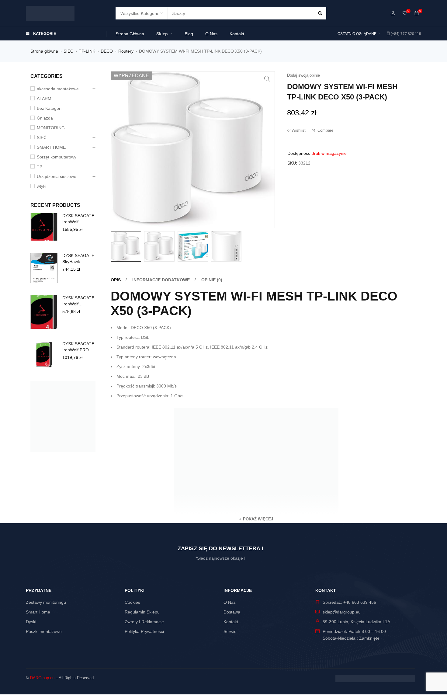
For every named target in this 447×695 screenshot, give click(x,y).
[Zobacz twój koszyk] (416, 13)
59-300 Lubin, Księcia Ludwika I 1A (356, 621)
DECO (107, 51)
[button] (267, 78)
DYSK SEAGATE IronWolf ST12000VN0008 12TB (78, 219)
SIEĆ (68, 51)
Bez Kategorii (49, 108)
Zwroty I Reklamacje (144, 621)
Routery (125, 51)
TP (39, 166)
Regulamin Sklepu (142, 612)
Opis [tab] (116, 279)
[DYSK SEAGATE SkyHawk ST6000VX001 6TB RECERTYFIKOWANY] (44, 268)
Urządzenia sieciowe (56, 176)
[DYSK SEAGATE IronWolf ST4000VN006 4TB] (44, 312)
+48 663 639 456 (359, 602)
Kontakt (231, 621)
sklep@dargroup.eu (342, 612)
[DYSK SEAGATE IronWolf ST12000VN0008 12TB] (44, 227)
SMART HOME (51, 147)
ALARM (44, 98)
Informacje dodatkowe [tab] (161, 279)
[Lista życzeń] (405, 13)
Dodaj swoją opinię (303, 75)
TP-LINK (87, 51)
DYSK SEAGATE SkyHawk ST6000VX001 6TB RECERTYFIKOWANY (78, 259)
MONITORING (51, 127)
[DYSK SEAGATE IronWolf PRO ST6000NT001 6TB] (44, 355)
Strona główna (44, 51)
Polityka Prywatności (144, 631)
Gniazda (45, 118)
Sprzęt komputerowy (56, 157)
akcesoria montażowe (58, 88)
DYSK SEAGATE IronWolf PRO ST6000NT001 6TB (78, 347)
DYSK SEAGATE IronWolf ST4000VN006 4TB (78, 301)
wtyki (41, 186)
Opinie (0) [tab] (211, 279)
